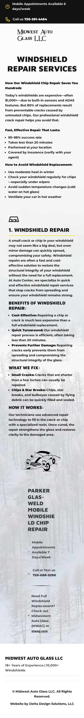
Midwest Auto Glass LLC (34, 658)
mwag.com (39, 631)
